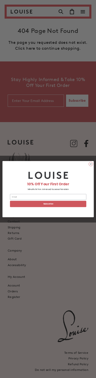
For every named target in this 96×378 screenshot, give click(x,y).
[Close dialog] (91, 164)
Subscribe (48, 203)
